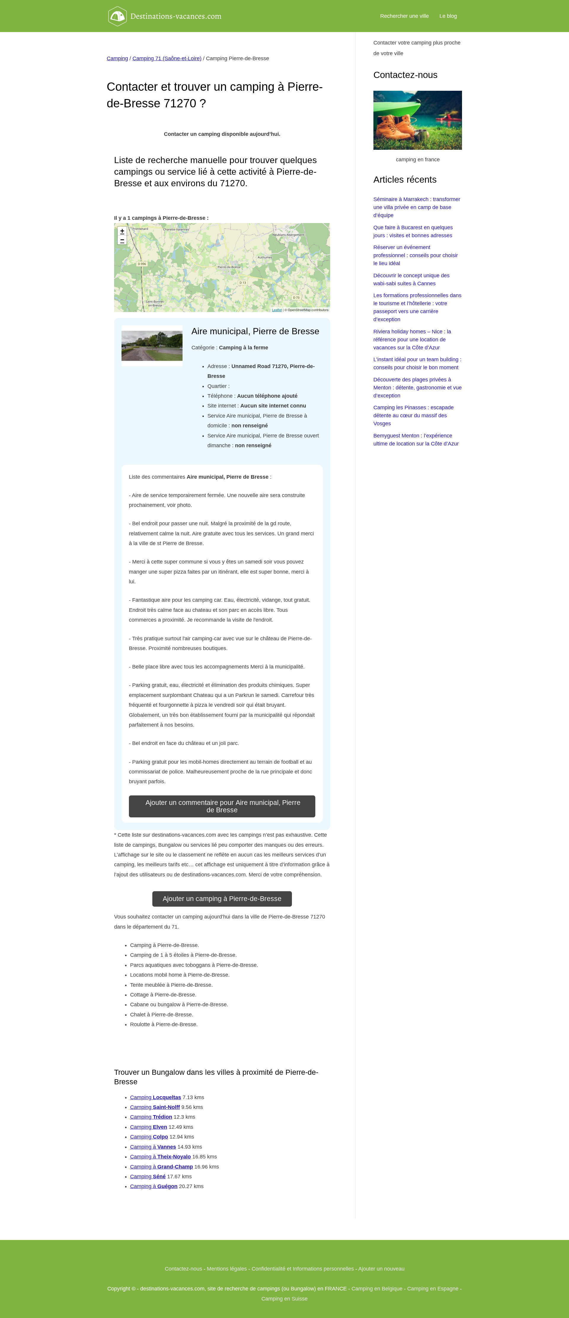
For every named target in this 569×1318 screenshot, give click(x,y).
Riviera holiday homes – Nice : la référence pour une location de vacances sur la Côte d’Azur (412, 340)
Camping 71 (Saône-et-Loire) (167, 58)
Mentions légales (227, 1269)
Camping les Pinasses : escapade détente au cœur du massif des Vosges (413, 415)
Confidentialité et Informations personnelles (303, 1269)
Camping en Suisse (284, 1299)
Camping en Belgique (376, 1289)
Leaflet (277, 309)
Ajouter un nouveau (381, 1269)
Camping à (153, 1147)
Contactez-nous (183, 1269)
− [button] (122, 239)
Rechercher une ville (404, 16)
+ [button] (122, 231)
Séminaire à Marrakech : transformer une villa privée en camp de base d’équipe (416, 207)
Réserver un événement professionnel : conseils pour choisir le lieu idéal (415, 255)
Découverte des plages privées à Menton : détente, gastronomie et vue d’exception (417, 388)
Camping (117, 58)
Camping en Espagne (432, 1289)
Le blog (448, 16)
